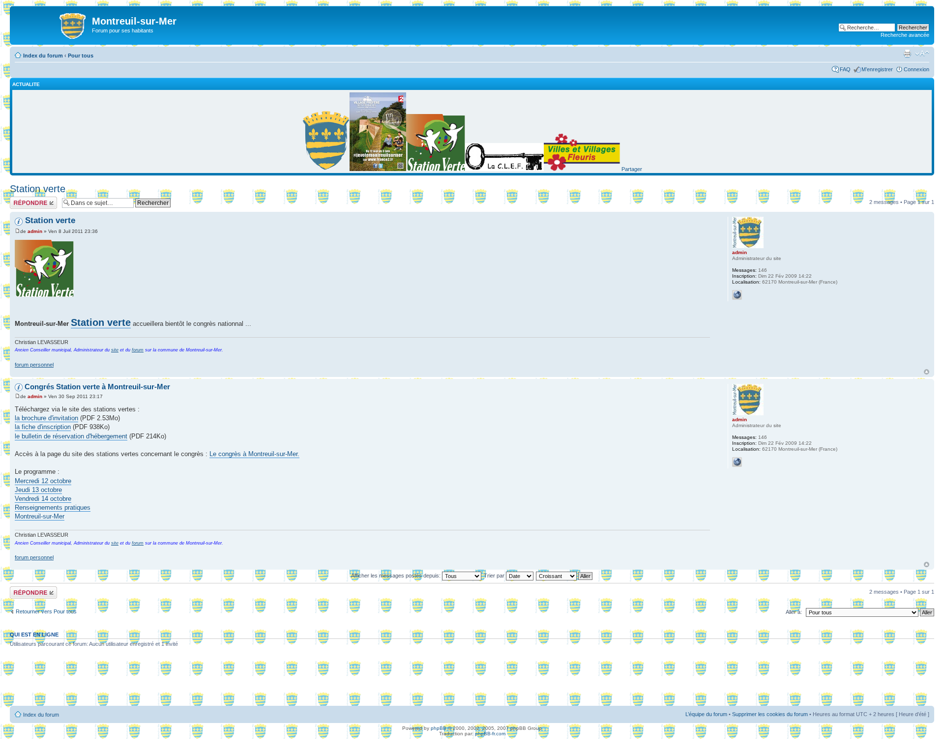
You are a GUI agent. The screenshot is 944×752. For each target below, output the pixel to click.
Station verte (37, 188)
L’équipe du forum (706, 714)
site (114, 349)
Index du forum (43, 55)
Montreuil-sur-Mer (39, 516)
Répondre (21, 199)
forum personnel (34, 365)
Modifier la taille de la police (922, 53)
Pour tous (80, 55)
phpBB (438, 728)
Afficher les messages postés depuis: (396, 575)
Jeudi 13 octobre (38, 489)
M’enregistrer (877, 69)
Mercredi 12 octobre (43, 481)
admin (35, 231)
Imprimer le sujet (907, 53)
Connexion (916, 69)
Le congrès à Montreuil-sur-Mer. (254, 454)
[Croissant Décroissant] (564, 575)
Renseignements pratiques (52, 507)
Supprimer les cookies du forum (770, 714)
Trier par (495, 575)
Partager (631, 169)
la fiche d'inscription (43, 427)
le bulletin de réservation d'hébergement (71, 436)
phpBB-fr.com (490, 733)
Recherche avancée (905, 35)
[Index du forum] (52, 24)
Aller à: (794, 612)
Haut (926, 372)
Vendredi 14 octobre (43, 498)
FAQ (845, 69)
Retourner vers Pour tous (46, 611)
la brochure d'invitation (46, 418)
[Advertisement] (472, 680)
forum (138, 349)
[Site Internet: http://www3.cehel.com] (737, 295)
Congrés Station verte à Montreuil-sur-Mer (97, 386)
